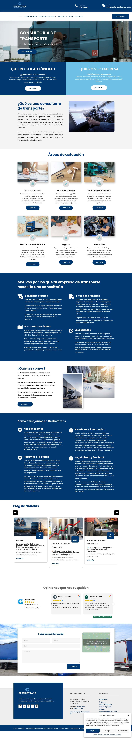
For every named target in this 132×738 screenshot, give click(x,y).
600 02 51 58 (78, 709)
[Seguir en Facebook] (20, 706)
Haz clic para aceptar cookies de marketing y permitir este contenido (96, 642)
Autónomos (103, 699)
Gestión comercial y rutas (108, 712)
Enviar (73, 667)
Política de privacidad (109, 734)
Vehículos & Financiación (99, 190)
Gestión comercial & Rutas (32, 244)
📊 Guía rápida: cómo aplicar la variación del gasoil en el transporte (100, 549)
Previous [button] (116, 512)
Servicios (61, 16)
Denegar (107, 731)
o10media (37, 728)
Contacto (79, 16)
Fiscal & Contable (32, 190)
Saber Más (24, 404)
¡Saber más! (32, 88)
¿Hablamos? (120, 16)
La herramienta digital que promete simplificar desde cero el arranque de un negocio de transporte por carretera (30, 546)
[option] (31, 540)
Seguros (66, 244)
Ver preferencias (122, 731)
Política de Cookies (64, 728)
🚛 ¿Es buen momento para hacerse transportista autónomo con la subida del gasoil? (65, 553)
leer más (20, 558)
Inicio (20, 16)
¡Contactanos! (26, 52)
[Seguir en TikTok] (32, 706)
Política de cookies (98, 734)
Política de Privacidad (52, 728)
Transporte (57, 547)
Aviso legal (118, 734)
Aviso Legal (43, 728)
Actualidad (57, 544)
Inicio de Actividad (46, 16)
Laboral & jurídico (105, 707)
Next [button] (15, 512)
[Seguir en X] (36, 706)
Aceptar (92, 731)
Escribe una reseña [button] (32, 608)
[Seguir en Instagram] (28, 706)
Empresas (102, 702)
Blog (71, 16)
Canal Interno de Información (77, 728)
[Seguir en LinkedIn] (24, 706)
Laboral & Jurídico (66, 190)
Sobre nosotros (31, 16)
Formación (99, 244)
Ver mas (32, 208)
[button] (128, 715)
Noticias (20, 540)
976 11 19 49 (83, 7)
